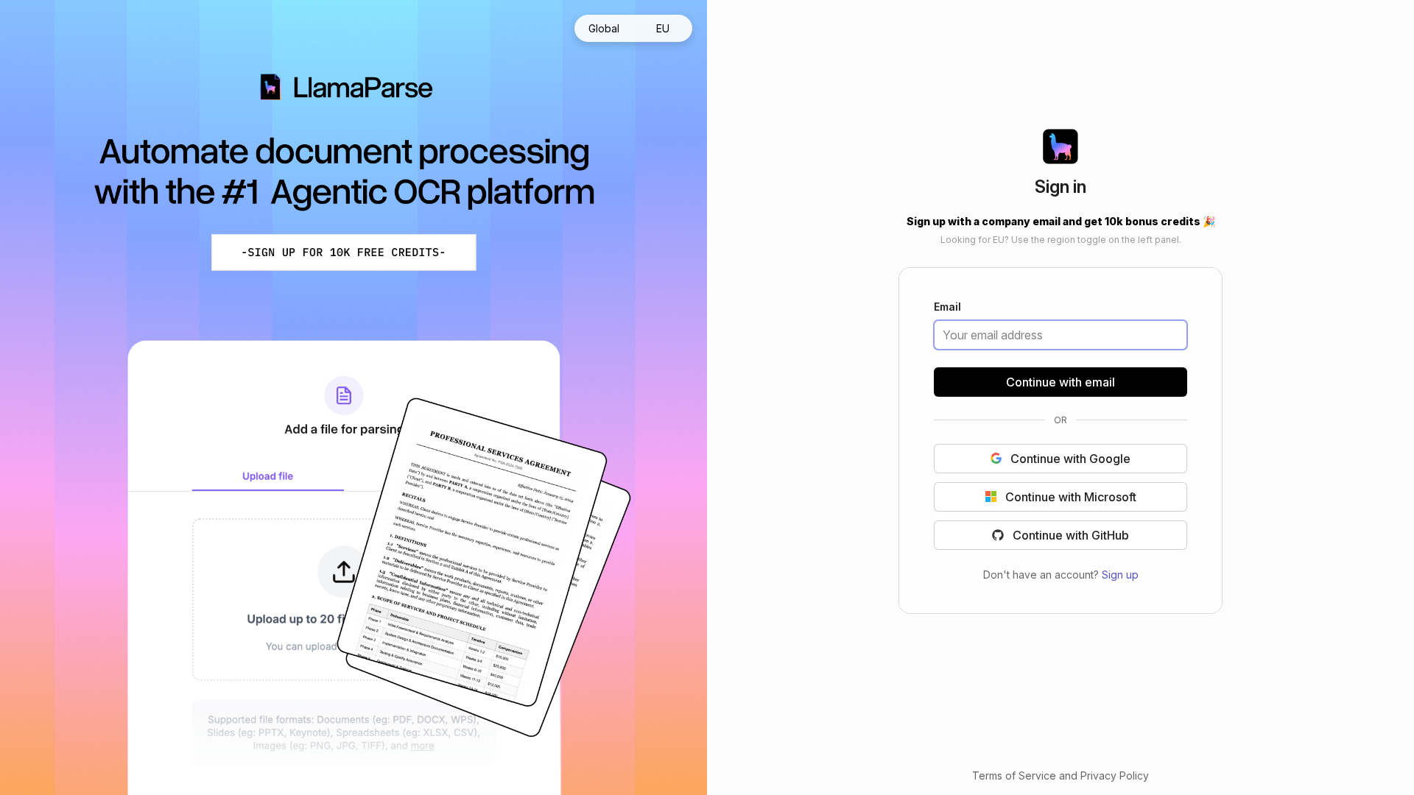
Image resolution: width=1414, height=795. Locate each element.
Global (603, 28)
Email (947, 308)
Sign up (1120, 574)
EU (662, 28)
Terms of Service (1014, 775)
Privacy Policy (1114, 775)
